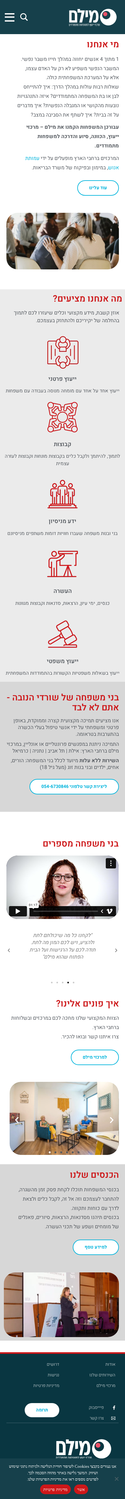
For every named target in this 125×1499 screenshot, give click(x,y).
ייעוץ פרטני (62, 379)
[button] (116, 950)
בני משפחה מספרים (81, 843)
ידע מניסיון (62, 521)
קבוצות (62, 444)
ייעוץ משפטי (63, 661)
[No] (117, 1479)
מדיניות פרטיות (55, 1489)
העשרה (63, 591)
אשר (81, 1489)
